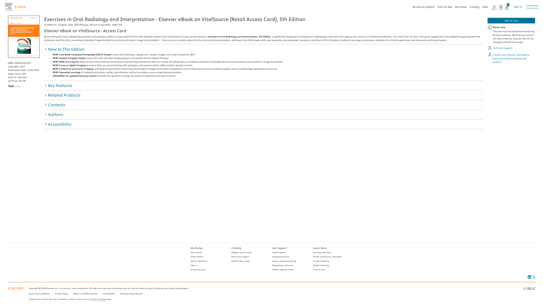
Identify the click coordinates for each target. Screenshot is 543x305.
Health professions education (327, 256)
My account (196, 252)
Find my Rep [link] (444, 6)
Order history (197, 256)
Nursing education (322, 252)
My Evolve (196, 248)
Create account (198, 269)
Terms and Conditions (39, 293)
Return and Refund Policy (85, 293)
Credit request (279, 252)
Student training (321, 265)
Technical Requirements (131, 293)
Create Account (532, 8)
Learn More (320, 248)
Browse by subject (240, 256)
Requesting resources (282, 265)
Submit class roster (240, 261)
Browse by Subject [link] (424, 6)
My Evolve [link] (461, 6)
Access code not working (284, 261)
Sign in (194, 265)
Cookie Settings (98, 299)
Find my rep (319, 269)
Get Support (279, 248)
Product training (321, 261)
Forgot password (280, 256)
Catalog (236, 248)
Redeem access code (241, 252)
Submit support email (282, 269)
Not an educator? (199, 261)
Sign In (518, 6)
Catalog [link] (474, 6)
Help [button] (485, 6)
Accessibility (109, 293)
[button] (64, 49)
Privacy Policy (61, 293)
